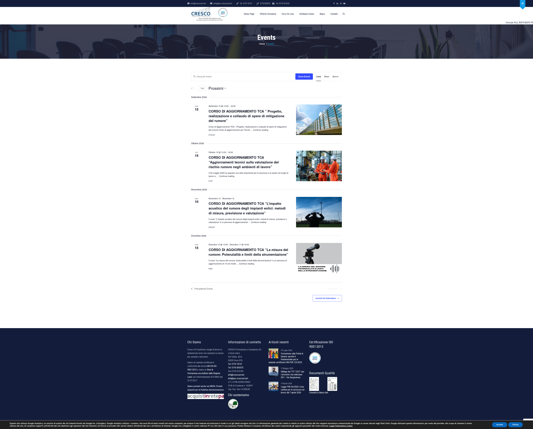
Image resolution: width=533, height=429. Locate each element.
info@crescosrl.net (198, 3)
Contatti (334, 13)
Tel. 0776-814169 (282, 3)
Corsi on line (288, 13)
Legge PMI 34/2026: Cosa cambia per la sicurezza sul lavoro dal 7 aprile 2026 (292, 389)
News (322, 13)
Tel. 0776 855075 (235, 367)
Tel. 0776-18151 (246, 3)
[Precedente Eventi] (192, 88)
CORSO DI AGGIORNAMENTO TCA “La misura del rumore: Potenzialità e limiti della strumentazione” (248, 252)
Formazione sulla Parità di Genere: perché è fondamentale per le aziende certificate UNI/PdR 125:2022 (286, 358)
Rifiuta (515, 424)
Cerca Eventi (304, 76)
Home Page (249, 13)
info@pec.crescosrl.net (222, 3)
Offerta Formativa (268, 13)
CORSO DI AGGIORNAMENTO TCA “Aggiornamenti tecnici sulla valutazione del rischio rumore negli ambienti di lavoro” (244, 162)
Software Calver (306, 13)
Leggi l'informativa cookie (340, 426)
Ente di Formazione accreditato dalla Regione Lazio (203, 373)
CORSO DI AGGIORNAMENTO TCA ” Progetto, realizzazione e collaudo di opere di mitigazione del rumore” (246, 116)
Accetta (499, 424)
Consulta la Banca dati (318, 392)
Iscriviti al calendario (326, 298)
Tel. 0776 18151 (235, 364)
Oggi (202, 88)
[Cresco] (209, 14)
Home (262, 43)
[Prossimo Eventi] (195, 88)
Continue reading (260, 129)
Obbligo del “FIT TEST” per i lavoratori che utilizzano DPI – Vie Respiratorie (292, 374)
